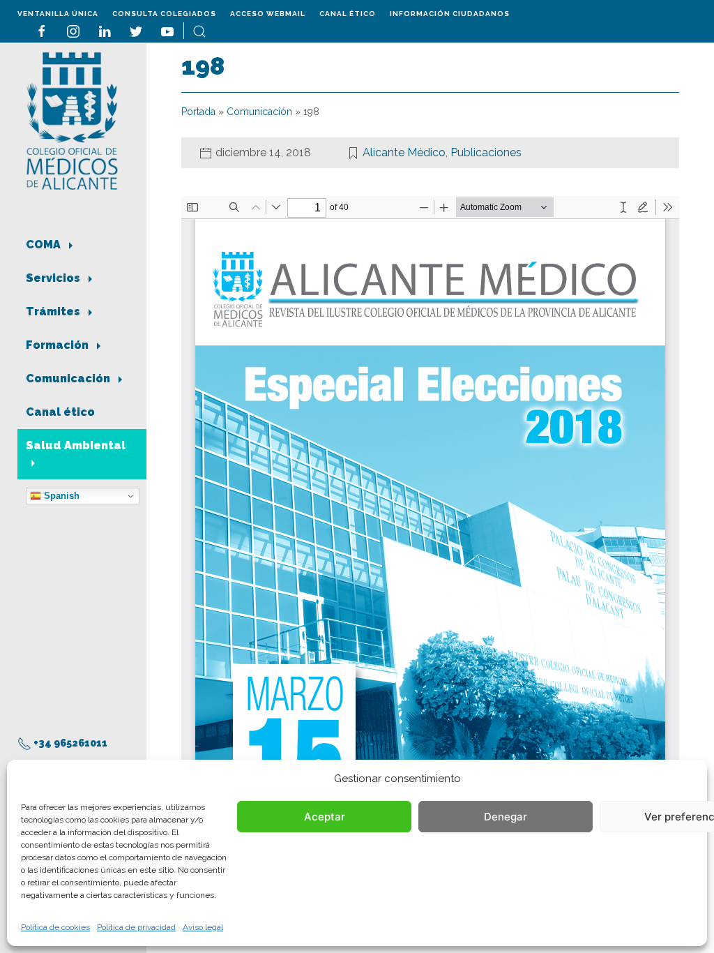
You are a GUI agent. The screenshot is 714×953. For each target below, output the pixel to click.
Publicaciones (486, 152)
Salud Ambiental (76, 445)
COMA (44, 244)
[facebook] (42, 30)
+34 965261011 (69, 743)
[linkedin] (105, 30)
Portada (198, 111)
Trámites (54, 311)
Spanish (60, 495)
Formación (58, 345)
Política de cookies (55, 927)
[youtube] (167, 30)
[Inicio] (72, 119)
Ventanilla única (57, 13)
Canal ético (347, 13)
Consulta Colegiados (164, 13)
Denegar (505, 816)
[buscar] (199, 30)
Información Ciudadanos (450, 13)
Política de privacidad (136, 927)
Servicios (54, 278)
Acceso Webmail (267, 13)
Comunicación (69, 378)
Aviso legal (203, 927)
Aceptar (324, 816)
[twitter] (136, 30)
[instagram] (73, 30)
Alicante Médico (404, 152)
